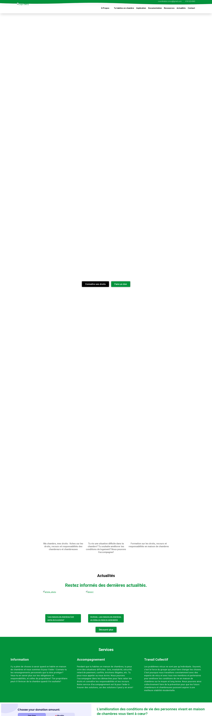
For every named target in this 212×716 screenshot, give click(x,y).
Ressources (169, 8)
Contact (191, 8)
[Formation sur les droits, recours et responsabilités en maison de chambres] (148, 533)
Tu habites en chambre (124, 8)
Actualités (181, 8)
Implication (141, 8)
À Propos (105, 8)
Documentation (155, 8)
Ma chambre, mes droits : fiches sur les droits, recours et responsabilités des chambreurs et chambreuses (63, 546)
